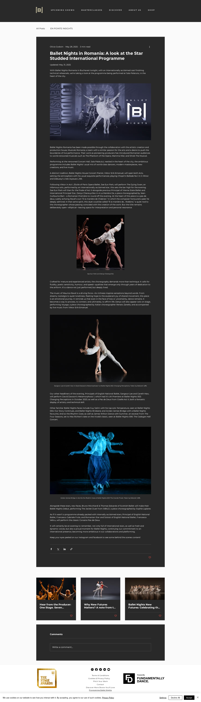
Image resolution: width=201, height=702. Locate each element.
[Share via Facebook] (51, 549)
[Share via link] (71, 549)
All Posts (40, 28)
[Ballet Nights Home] (39, 10)
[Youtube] (108, 669)
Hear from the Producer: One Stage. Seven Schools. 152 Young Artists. (55, 606)
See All (161, 572)
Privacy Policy (108, 697)
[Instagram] (92, 669)
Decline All (175, 697)
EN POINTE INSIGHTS (61, 28)
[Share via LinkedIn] (64, 549)
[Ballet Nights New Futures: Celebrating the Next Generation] (145, 589)
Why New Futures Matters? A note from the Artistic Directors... (100, 606)
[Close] (197, 697)
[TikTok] (100, 669)
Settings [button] (162, 697)
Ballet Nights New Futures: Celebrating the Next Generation (144, 606)
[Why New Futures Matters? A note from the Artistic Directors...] (100, 589)
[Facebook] (96, 669)
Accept (189, 697)
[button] (63, 10)
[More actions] (149, 46)
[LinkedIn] (104, 669)
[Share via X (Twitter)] (58, 549)
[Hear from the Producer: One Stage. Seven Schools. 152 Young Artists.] (56, 589)
